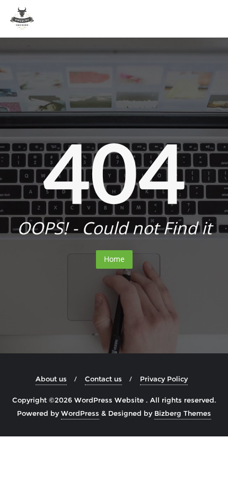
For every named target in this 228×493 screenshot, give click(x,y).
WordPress (80, 413)
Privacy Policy (164, 379)
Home (114, 259)
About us (51, 379)
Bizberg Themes (182, 413)
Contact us (103, 379)
